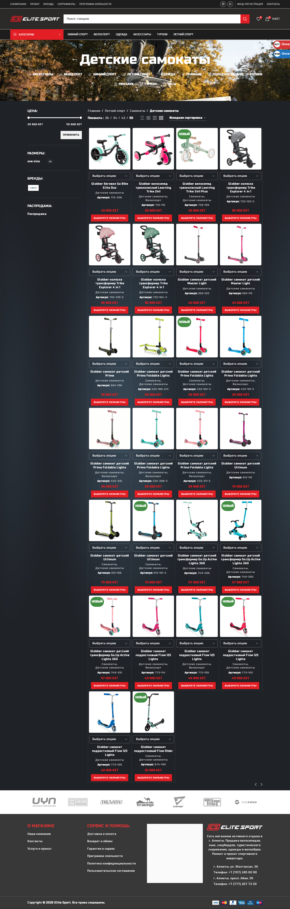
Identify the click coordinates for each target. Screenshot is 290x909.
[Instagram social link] (223, 4)
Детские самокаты (109, 192)
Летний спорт (115, 111)
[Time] (145, 802)
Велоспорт (153, 200)
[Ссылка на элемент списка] (55, 834)
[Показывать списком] (142, 118)
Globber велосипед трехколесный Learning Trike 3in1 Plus (197, 187)
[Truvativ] (77, 802)
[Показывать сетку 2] (148, 118)
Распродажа (36, 214)
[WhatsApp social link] (230, 4)
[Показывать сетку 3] (155, 118)
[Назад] (75, 60)
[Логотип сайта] (35, 18)
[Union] (44, 802)
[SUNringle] (246, 802)
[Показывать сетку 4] (161, 118)
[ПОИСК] (245, 18)
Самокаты (137, 111)
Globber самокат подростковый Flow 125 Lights (153, 655)
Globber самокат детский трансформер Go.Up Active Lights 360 (197, 559)
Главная (94, 111)
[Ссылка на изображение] (235, 827)
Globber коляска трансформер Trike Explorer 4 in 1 (240, 187)
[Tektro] (212, 802)
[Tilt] (178, 802)
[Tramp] (111, 802)
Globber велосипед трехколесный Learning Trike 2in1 (153, 187)
